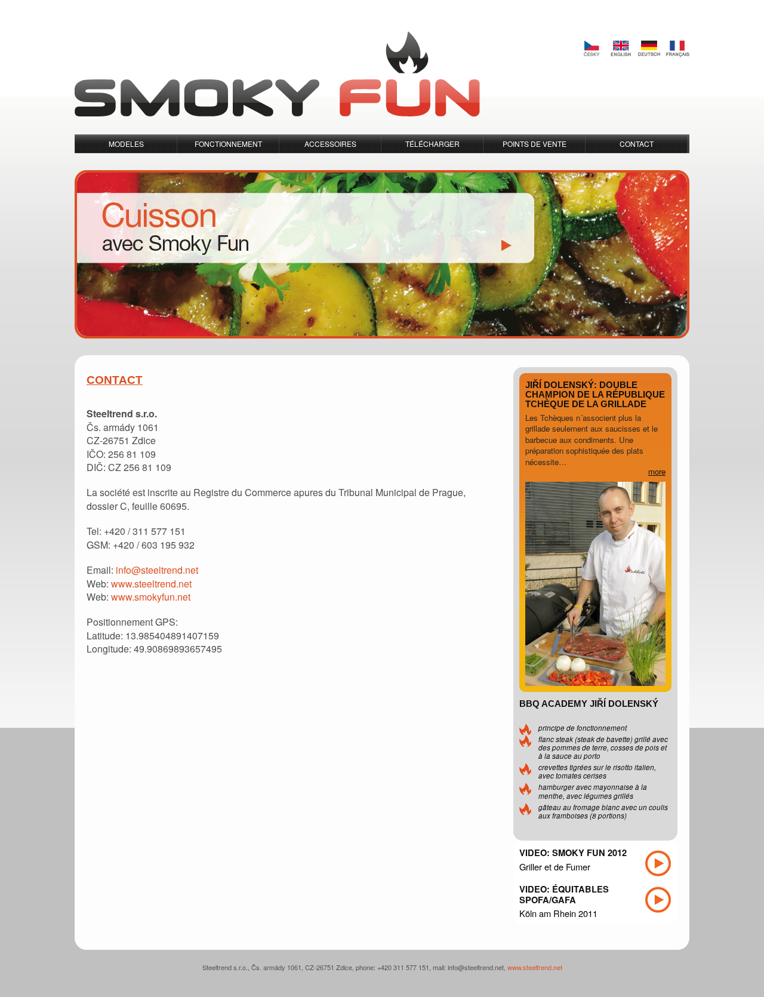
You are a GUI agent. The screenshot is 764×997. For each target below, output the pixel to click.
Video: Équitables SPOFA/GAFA (564, 894)
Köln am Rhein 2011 (558, 913)
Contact (637, 144)
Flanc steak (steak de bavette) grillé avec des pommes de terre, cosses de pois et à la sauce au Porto (603, 747)
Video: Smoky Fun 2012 (573, 852)
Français (677, 49)
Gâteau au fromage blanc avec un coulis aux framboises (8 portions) (603, 811)
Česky (591, 49)
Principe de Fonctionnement (582, 728)
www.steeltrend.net (151, 583)
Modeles (126, 144)
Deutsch (649, 49)
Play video (658, 863)
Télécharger (432, 144)
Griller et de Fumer (554, 866)
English (620, 49)
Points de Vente (534, 144)
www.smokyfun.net (150, 597)
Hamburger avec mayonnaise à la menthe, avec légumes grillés (592, 791)
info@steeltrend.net (157, 570)
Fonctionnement (228, 144)
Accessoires (330, 144)
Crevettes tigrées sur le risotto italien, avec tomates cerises (597, 771)
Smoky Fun (277, 74)
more (657, 471)
